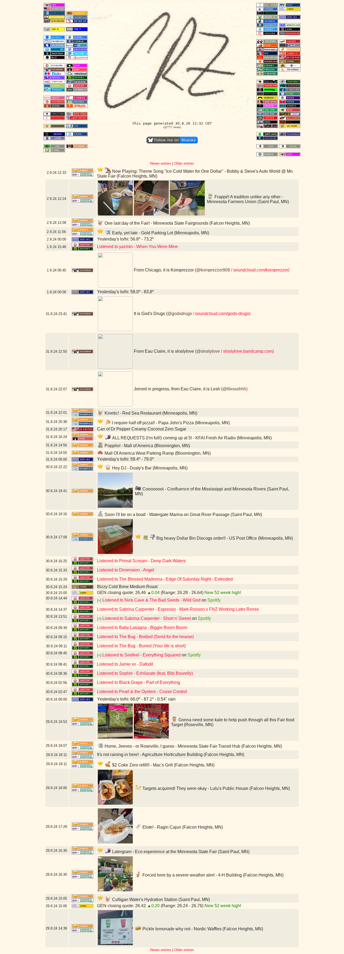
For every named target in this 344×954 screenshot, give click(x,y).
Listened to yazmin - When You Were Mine (137, 246)
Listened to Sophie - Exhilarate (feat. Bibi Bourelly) (145, 673)
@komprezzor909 (213, 270)
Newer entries (160, 163)
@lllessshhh (234, 389)
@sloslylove (208, 351)
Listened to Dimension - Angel (125, 570)
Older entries (184, 163)
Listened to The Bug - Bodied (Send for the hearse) (145, 636)
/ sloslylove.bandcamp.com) (247, 351)
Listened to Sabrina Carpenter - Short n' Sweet (146, 618)
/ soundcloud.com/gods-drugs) (221, 313)
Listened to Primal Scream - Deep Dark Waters (141, 561)
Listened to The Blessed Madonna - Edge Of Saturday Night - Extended (165, 579)
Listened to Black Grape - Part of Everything (138, 682)
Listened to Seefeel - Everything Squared (141, 655)
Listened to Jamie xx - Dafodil (125, 664)
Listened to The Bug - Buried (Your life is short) (141, 646)
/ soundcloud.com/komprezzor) (259, 270)
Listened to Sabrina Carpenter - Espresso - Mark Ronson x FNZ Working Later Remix (178, 609)
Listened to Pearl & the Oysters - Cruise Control (142, 691)
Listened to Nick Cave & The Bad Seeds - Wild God (151, 600)
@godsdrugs (179, 313)
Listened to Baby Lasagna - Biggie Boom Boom (142, 627)
